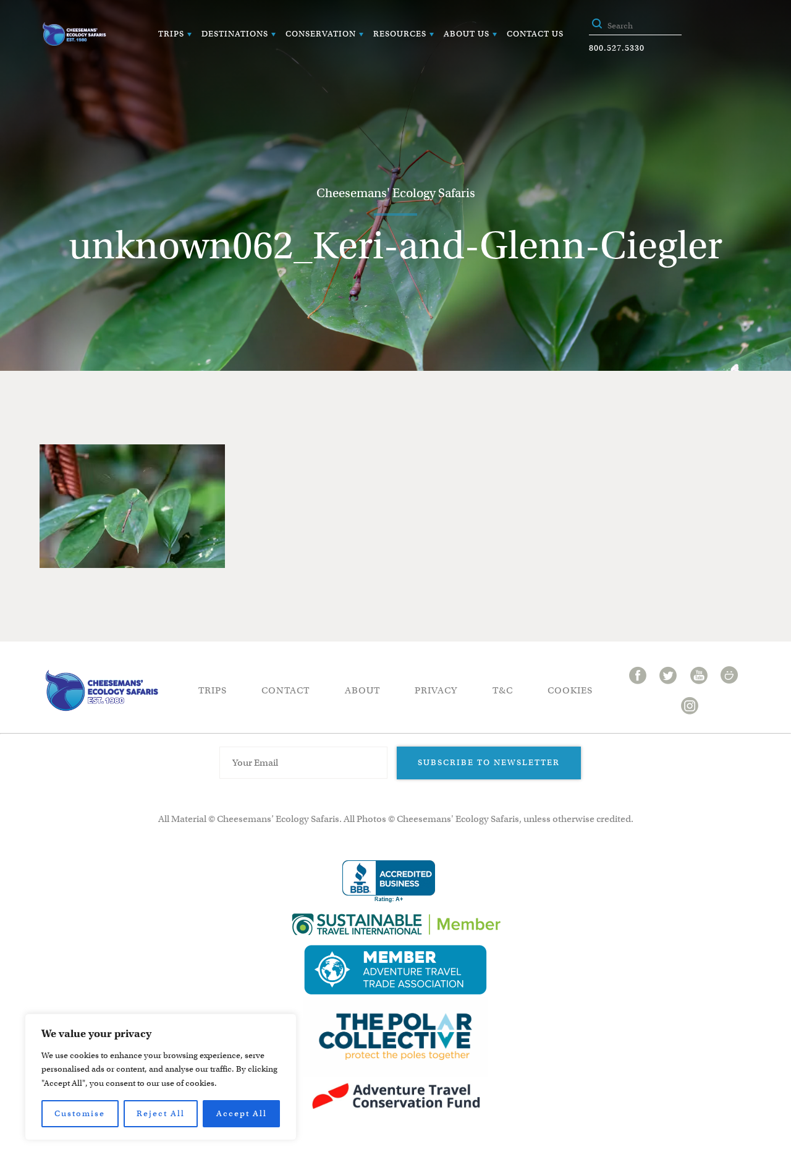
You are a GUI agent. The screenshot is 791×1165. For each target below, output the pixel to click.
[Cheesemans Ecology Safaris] (74, 34)
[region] (161, 1077)
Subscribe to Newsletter (489, 762)
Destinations (234, 33)
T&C (503, 690)
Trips (171, 33)
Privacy (436, 690)
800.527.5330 (617, 48)
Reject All (161, 1113)
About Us (466, 33)
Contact (285, 690)
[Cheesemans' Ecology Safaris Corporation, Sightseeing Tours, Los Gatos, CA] (388, 881)
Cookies (570, 690)
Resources (399, 33)
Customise (79, 1113)
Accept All (241, 1113)
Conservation (321, 33)
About (362, 690)
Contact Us (535, 33)
